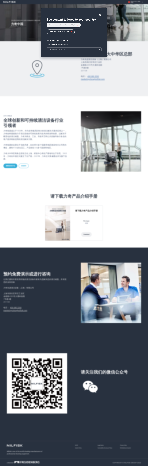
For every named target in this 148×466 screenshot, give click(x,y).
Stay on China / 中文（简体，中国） (59, 31)
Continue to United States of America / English (62, 25)
